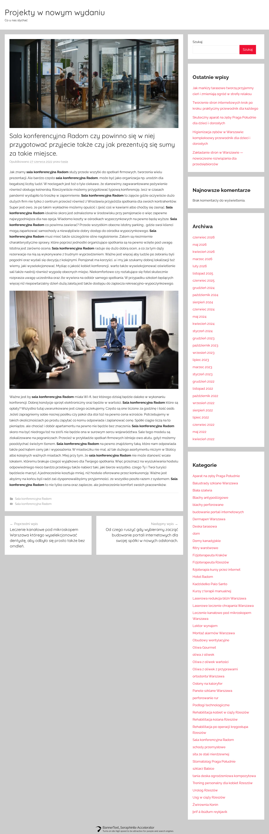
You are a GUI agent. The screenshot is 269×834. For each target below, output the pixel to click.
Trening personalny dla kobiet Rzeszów (223, 783)
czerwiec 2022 (203, 425)
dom (196, 533)
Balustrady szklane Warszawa (215, 483)
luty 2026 (200, 266)
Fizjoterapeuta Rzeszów (211, 562)
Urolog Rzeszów (205, 790)
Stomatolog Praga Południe (214, 761)
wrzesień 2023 (203, 353)
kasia (64, 161)
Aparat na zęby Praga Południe (216, 476)
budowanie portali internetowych (218, 512)
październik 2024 (205, 295)
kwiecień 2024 (203, 324)
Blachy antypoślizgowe (210, 498)
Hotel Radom (203, 577)
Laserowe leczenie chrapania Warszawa (223, 606)
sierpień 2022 (203, 410)
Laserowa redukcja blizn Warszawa (219, 598)
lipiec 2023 (201, 360)
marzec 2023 (202, 367)
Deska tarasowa (205, 526)
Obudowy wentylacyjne (211, 640)
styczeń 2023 (202, 374)
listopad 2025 (203, 273)
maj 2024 (199, 316)
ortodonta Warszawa (208, 676)
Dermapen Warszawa (209, 519)
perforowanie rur (205, 698)
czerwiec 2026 (204, 237)
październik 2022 (205, 396)
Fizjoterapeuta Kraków (210, 555)
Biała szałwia (202, 490)
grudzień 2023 (203, 338)
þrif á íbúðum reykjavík (210, 812)
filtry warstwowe (205, 548)
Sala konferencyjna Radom (33, 499)
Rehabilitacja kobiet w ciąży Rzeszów (221, 712)
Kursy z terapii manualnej (212, 591)
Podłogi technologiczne (211, 705)
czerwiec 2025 (203, 280)
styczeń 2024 (202, 331)
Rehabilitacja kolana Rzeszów (215, 719)
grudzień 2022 (203, 381)
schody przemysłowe (209, 747)
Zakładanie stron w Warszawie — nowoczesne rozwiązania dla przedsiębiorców (218, 158)
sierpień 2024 (203, 302)
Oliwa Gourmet (204, 647)
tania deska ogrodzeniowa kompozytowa (224, 776)
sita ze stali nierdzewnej (211, 754)
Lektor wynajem (205, 626)
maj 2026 (200, 245)
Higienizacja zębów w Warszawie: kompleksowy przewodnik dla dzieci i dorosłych (221, 138)
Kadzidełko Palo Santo (210, 584)
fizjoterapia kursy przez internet (216, 570)
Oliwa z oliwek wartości (211, 662)
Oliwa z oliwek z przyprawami (215, 669)
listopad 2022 (203, 388)
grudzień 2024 (203, 288)
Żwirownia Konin (205, 805)
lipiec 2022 (201, 417)
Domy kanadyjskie (207, 541)
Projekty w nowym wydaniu (55, 12)
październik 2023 (205, 345)
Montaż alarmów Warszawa (214, 633)
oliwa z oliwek (203, 655)
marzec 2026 (202, 259)
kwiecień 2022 (203, 439)
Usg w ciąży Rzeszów (209, 797)
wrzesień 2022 (203, 403)
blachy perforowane (208, 505)
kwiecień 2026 (204, 252)
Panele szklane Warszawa (212, 691)
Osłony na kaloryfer (208, 684)
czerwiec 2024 (203, 309)
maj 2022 (199, 432)
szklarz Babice (203, 768)
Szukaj (197, 42)
